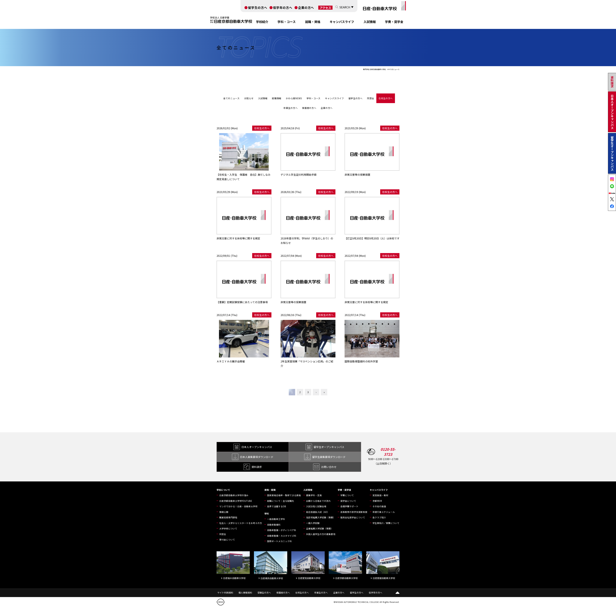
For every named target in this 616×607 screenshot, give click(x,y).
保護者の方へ (309, 108)
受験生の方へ (264, 592)
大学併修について (228, 528)
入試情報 (370, 21)
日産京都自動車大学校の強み (233, 495)
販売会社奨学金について (352, 517)
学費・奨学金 (394, 21)
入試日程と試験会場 (316, 506)
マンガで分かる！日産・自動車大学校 (238, 506)
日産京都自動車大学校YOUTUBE (235, 500)
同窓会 (370, 98)
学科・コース (287, 21)
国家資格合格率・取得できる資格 (284, 495)
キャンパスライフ (342, 21)
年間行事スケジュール (383, 512)
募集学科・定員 (314, 495)
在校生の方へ (386, 98)
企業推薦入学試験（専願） (319, 528)
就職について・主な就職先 (280, 500)
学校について (223, 489)
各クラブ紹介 (379, 517)
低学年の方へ (282, 7)
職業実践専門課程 (228, 517)
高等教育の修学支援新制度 (353, 512)
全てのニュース (231, 98)
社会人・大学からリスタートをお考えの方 (240, 523)
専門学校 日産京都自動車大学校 (374, 69)
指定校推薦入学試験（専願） (320, 517)
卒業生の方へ (290, 108)
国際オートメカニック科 (279, 541)
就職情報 (276, 98)
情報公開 (223, 512)
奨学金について (348, 500)
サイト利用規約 (225, 592)
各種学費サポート (349, 506)
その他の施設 (379, 506)
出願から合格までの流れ (318, 500)
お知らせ (249, 98)
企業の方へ (306, 7)
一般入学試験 (313, 523)
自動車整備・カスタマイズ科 (281, 535)
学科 (266, 513)
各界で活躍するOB (276, 506)
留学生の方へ (257, 7)
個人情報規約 (245, 592)
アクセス (325, 8)
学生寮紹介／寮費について (385, 523)
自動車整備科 (274, 524)
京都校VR (377, 500)
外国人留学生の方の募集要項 (320, 534)
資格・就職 (270, 489)
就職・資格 (312, 21)
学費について (347, 495)
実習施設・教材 (380, 495)
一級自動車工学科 (276, 519)
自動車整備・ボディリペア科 (281, 530)
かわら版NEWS (294, 98)
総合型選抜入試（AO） (317, 512)
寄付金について (227, 539)
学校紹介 (262, 21)
